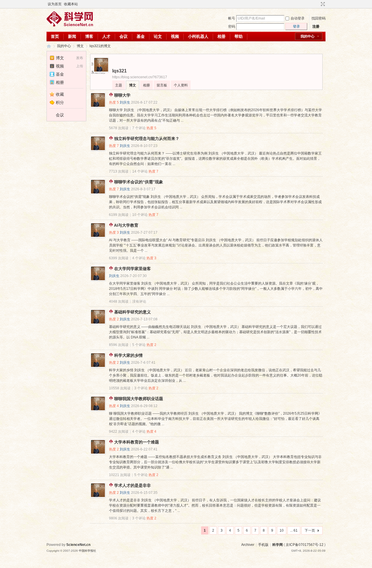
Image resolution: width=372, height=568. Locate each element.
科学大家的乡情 (128, 355)
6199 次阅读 (118, 215)
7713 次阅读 (118, 171)
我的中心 (307, 36)
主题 (118, 85)
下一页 (310, 530)
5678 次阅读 (118, 128)
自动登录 (298, 18)
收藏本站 (71, 4)
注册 (315, 26)
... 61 (294, 530)
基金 (141, 36)
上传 (79, 66)
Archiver (247, 545)
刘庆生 (125, 102)
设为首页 (55, 4)
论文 (158, 36)
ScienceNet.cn (78, 545)
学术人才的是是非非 (132, 485)
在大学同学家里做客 (132, 268)
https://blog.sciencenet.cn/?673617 (139, 77)
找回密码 (319, 18)
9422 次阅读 (118, 431)
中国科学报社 (87, 550)
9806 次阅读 (118, 518)
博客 (89, 36)
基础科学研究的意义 (132, 312)
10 (282, 530)
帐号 (231, 18)
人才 (106, 36)
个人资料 (181, 85)
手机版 (263, 545)
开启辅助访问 (317, 4)
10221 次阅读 (119, 475)
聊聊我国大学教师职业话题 (138, 398)
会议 (123, 36)
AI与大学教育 (126, 225)
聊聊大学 (122, 95)
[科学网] (69, 25)
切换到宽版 (322, 4)
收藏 (60, 94)
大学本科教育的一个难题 (136, 442)
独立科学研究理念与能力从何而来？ (146, 138)
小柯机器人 (198, 36)
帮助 (239, 36)
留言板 (162, 85)
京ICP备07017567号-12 (304, 545)
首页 (55, 36)
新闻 (72, 36)
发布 (79, 58)
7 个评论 (139, 128)
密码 (231, 26)
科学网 (48, 46)
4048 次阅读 (118, 301)
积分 (60, 102)
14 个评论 (140, 171)
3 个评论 (141, 388)
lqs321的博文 (100, 46)
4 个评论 (139, 258)
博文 (80, 46)
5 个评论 (139, 345)
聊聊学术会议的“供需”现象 (138, 182)
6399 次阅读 (118, 258)
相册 (221, 36)
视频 (175, 36)
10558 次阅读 (119, 388)
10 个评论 (140, 215)
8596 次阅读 (118, 345)
